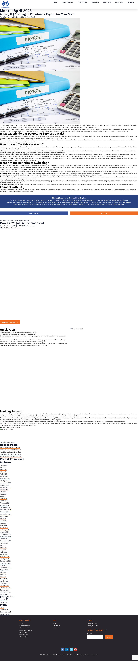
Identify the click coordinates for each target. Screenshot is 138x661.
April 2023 (3, 552)
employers (118, 202)
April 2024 (3, 525)
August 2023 (4, 543)
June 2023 (3, 548)
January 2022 (4, 585)
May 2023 (3, 550)
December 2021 (5, 588)
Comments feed (5, 612)
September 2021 (5, 592)
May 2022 (3, 577)
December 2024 (5, 507)
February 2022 (5, 583)
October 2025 (4, 485)
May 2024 (3, 523)
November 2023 (5, 536)
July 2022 (3, 572)
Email (89, 634)
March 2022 (4, 581)
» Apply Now (23, 635)
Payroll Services (24, 220)
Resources (95, 2)
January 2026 (4, 481)
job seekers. (127, 202)
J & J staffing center (105, 204)
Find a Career (82, 2)
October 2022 (4, 565)
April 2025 (3, 498)
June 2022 (3, 574)
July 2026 (3, 467)
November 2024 (5, 510)
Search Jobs (119, 2)
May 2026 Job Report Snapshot (10, 452)
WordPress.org (5, 614)
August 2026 (4, 465)
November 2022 (5, 563)
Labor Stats (10, 442)
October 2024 (4, 512)
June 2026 (3, 469)
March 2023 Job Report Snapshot (22, 223)
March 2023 (4, 554)
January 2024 (4, 532)
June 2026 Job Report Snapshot (10, 450)
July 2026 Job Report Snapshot (10, 447)
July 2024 (3, 519)
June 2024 (3, 521)
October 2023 (4, 539)
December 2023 (5, 534)
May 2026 (3, 472)
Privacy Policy (94, 655)
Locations (107, 2)
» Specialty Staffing (25, 630)
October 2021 (4, 590)
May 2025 (3, 496)
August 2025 (4, 490)
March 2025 (4, 501)
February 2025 (5, 503)
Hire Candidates (67, 2)
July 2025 (3, 492)
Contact (131, 2)
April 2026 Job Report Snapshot (10, 454)
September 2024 (5, 514)
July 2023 (3, 545)
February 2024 (5, 530)
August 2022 (4, 570)
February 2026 (5, 478)
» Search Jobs (23, 637)
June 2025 (3, 494)
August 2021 (4, 594)
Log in (2, 607)
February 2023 (5, 556)
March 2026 (4, 476)
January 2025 (4, 505)
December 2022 (5, 561)
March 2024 (4, 527)
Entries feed (4, 610)
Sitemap (87, 655)
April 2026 (3, 474)
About (55, 2)
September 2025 (5, 487)
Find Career (104, 213)
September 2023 (5, 541)
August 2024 (4, 516)
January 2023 (4, 559)
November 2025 (5, 483)
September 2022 (5, 568)
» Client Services (24, 628)
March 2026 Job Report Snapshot (11, 456)
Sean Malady (31, 17)
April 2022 (3, 579)
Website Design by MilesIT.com (75, 655)
